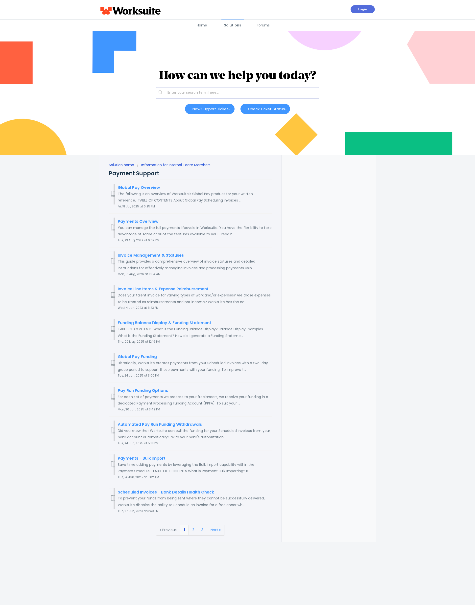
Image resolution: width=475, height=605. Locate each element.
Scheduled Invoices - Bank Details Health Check (166, 492)
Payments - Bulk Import (142, 458)
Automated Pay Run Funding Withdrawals (160, 424)
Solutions (232, 25)
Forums (263, 25)
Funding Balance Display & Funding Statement (164, 323)
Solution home (122, 164)
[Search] (160, 93)
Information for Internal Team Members (176, 164)
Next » (216, 529)
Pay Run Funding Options (143, 390)
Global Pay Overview (139, 187)
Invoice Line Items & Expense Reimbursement (163, 289)
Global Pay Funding (137, 356)
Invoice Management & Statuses (151, 255)
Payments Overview (138, 221)
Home (202, 25)
